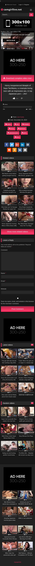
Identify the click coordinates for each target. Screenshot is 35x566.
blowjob (26, 124)
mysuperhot (17, 562)
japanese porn (13, 132)
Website (3, 289)
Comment (4, 250)
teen (18, 137)
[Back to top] (29, 560)
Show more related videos (17, 232)
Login (20, 4)
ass (17, 124)
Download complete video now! (18, 78)
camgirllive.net (12, 9)
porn (25, 132)
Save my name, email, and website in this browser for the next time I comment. (17, 302)
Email (3, 281)
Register (26, 4)
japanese (22, 128)
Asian (9, 124)
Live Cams (20, 117)
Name (3, 273)
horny (12, 128)
